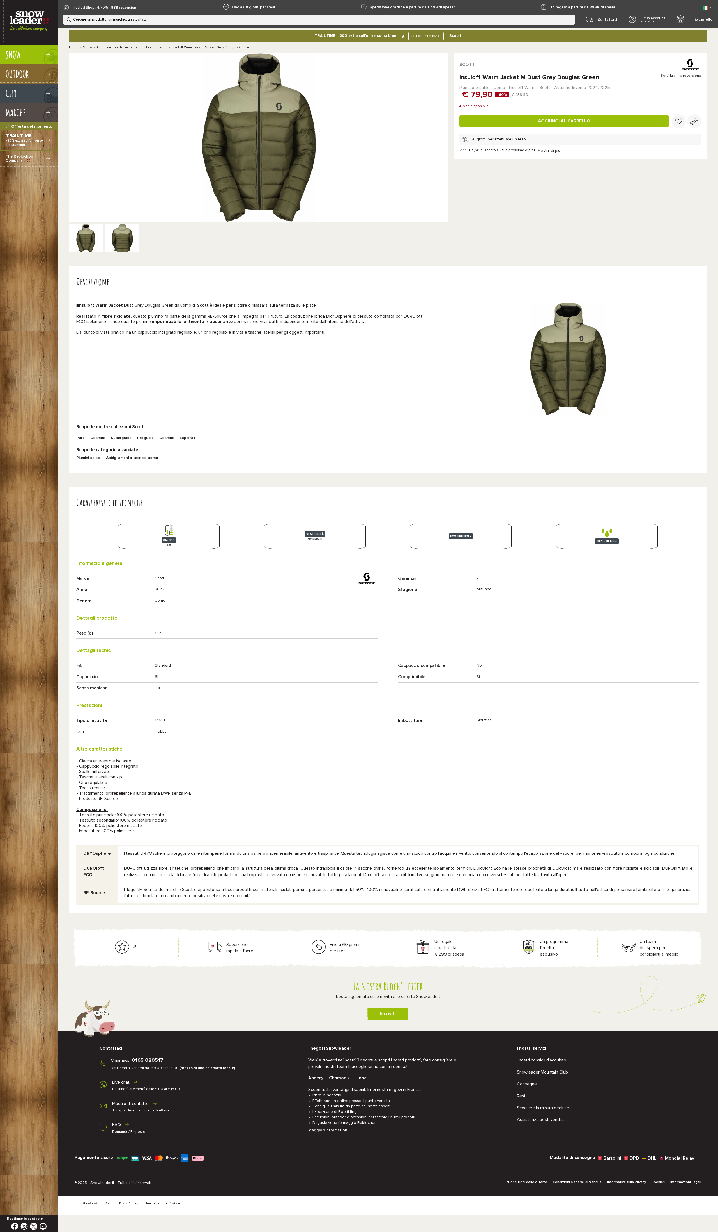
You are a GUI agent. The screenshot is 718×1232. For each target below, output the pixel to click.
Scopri (455, 36)
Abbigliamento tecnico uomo (119, 47)
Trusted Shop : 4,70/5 (90, 8)
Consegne (527, 1084)
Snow (87, 47)
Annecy (315, 1078)
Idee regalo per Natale (162, 1203)
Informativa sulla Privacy (626, 1182)
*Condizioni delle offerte (527, 1182)
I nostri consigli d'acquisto (541, 1060)
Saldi (109, 1203)
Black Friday (128, 1203)
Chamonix (339, 1078)
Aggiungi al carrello (564, 121)
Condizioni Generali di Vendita (577, 1182)
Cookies (658, 1182)
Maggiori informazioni (328, 1130)
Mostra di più (549, 151)
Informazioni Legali (685, 1182)
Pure (80, 438)
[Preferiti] (679, 121)
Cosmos (97, 438)
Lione (361, 1078)
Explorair (187, 438)
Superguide (121, 438)
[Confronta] (694, 121)
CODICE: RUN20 (425, 36)
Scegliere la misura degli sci (543, 1108)
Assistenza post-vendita (541, 1119)
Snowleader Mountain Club (542, 1072)
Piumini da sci (156, 47)
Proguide (145, 438)
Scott (467, 64)
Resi (521, 1096)
